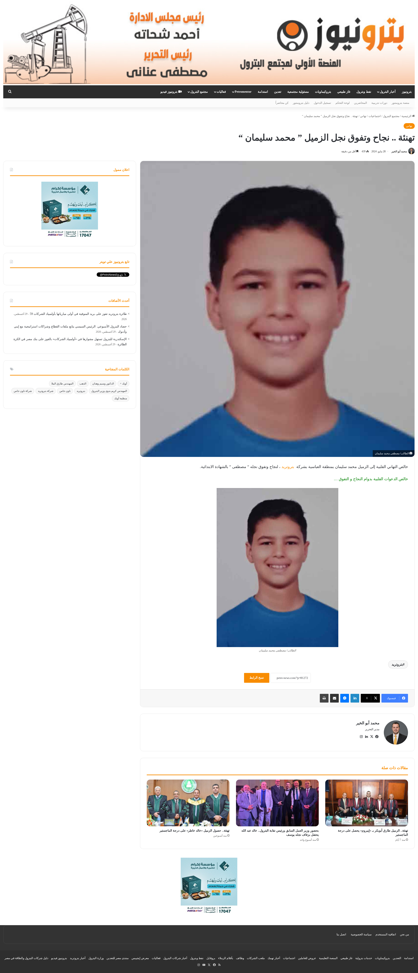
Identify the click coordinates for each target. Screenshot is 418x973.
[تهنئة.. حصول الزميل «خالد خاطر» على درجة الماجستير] (188, 803)
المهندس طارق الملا (62, 383)
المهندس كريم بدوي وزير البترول (109, 391)
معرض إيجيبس (140, 958)
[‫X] (371, 736)
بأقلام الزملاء (225, 958)
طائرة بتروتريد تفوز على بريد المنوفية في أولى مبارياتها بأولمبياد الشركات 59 (78, 313)
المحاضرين (360, 102)
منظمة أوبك (120, 398)
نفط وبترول (363, 91)
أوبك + (123, 383)
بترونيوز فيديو (169, 91)
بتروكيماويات (323, 91)
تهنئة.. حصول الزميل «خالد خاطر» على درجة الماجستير (194, 830)
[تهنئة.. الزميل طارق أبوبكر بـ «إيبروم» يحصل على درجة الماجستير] (366, 803)
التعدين (397, 958)
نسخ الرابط (256, 677)
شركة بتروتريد (45, 391)
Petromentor (243, 91)
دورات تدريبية (379, 102)
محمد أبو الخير (399, 151)
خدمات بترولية (363, 958)
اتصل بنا (341, 934)
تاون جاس (65, 391)
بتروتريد (287, 467)
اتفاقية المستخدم (386, 934)
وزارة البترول (96, 958)
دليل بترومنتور (301, 102)
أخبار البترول (388, 91)
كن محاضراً (281, 102)
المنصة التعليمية (328, 958)
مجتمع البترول (199, 91)
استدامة (263, 91)
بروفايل (210, 958)
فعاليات (221, 91)
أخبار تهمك (274, 958)
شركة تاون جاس (23, 391)
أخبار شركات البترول (175, 958)
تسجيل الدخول (322, 102)
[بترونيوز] (209, 42)
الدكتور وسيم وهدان (103, 383)
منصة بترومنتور (400, 102)
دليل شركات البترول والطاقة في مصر (26, 958)
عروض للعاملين (307, 958)
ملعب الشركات (256, 958)
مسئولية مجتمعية (298, 91)
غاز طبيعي (343, 91)
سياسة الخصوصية (361, 934)
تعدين (277, 91)
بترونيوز (407, 91)
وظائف (240, 958)
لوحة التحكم (342, 102)
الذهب (82, 383)
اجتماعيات (375, 116)
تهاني (363, 116)
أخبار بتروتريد (78, 958)
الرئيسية (406, 116)
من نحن (404, 934)
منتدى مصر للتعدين (117, 958)
